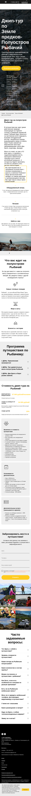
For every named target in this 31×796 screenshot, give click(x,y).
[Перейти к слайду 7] (17, 311)
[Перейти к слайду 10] (21, 311)
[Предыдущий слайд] (0, 300)
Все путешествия (10, 171)
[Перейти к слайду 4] (13, 311)
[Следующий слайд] (30, 300)
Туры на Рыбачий (18, 171)
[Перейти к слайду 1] (9, 311)
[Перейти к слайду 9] (20, 311)
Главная (3, 171)
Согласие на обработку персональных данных (16, 630)
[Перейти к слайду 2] (10, 311)
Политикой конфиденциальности (21, 629)
